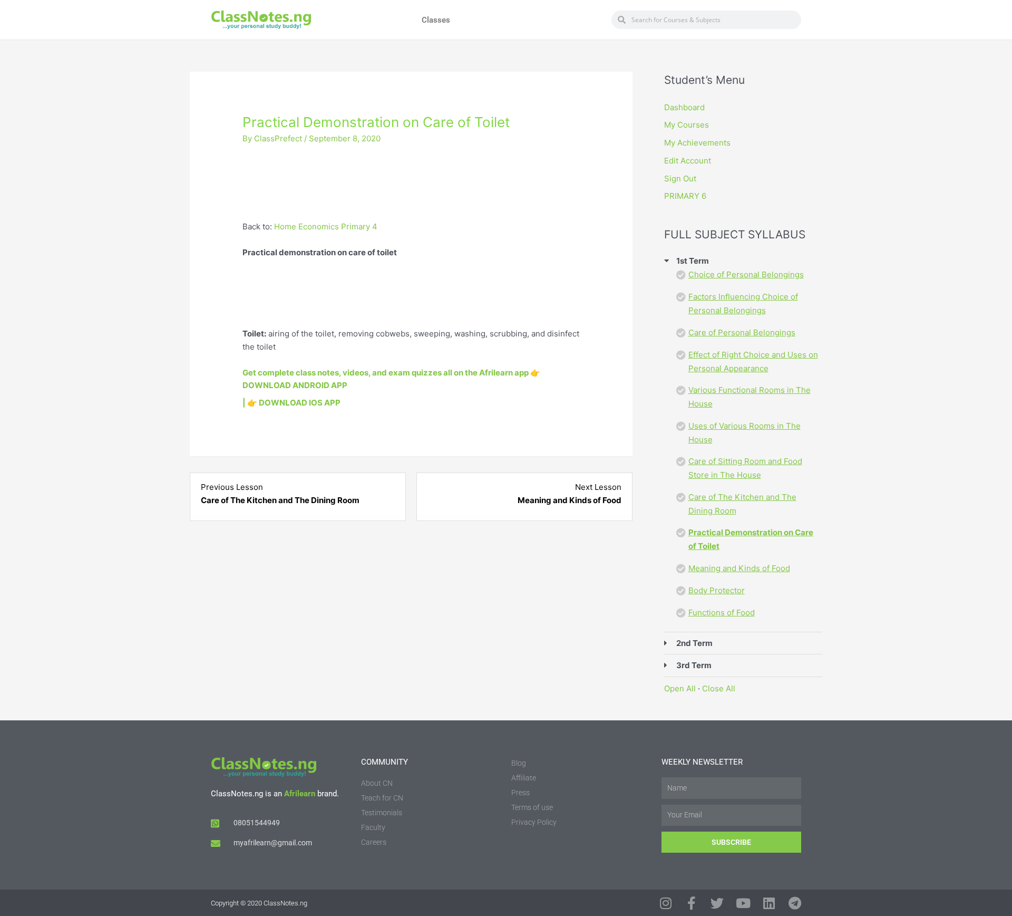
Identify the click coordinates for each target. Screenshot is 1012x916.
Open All (680, 688)
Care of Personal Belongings (741, 332)
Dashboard (684, 107)
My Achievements (697, 143)
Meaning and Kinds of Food (739, 568)
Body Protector (716, 590)
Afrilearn (299, 793)
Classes (436, 20)
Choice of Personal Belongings (746, 274)
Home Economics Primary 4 (325, 226)
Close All (718, 688)
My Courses (686, 125)
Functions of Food (721, 613)
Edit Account (687, 161)
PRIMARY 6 (685, 196)
